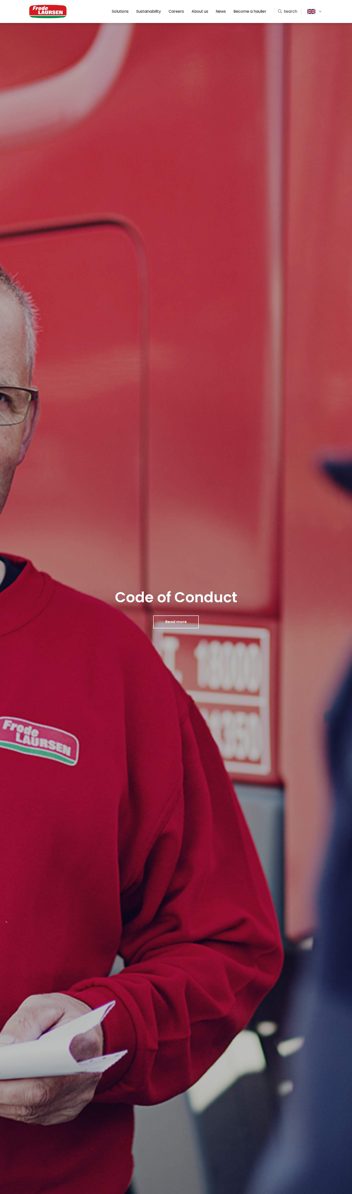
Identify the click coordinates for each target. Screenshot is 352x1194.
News (221, 11)
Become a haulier (249, 11)
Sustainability (148, 11)
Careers (176, 11)
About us (200, 11)
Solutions (120, 11)
